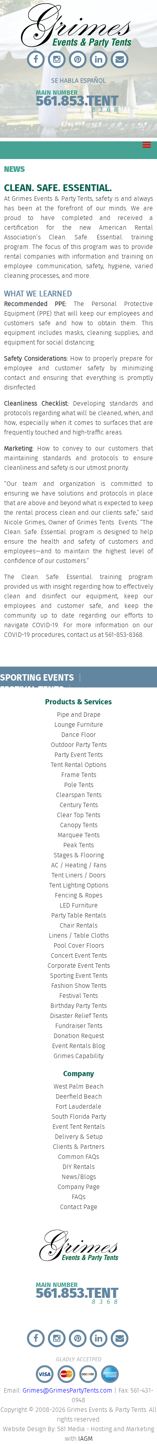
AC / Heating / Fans (78, 866)
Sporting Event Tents (78, 976)
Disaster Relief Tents (78, 1016)
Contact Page (78, 1207)
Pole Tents (78, 785)
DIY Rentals (78, 1167)
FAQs (78, 1197)
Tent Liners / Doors (78, 876)
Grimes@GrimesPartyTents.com (67, 1391)
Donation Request (79, 1036)
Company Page (79, 1187)
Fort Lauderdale (78, 1107)
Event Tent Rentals (78, 1127)
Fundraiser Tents (78, 1026)
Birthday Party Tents (78, 1006)
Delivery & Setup (79, 1137)
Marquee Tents (78, 835)
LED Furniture (79, 906)
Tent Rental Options (78, 765)
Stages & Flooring (79, 855)
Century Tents (79, 805)
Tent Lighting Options (78, 886)
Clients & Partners (78, 1147)
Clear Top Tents (78, 815)
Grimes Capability (78, 1056)
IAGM (85, 1439)
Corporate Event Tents (79, 966)
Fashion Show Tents (78, 986)
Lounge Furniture (78, 725)
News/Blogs (79, 1177)
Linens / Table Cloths (79, 936)
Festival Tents (78, 996)
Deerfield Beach (79, 1097)
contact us (81, 635)
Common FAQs (78, 1157)
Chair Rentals (78, 926)
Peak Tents (78, 845)
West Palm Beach (78, 1087)
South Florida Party (79, 1117)
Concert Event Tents (79, 956)
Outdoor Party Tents (79, 745)
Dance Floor (78, 735)
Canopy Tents (78, 825)
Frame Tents (78, 775)
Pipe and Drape (79, 715)
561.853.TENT (77, 99)
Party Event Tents (78, 755)
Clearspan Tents (78, 795)
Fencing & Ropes (78, 896)
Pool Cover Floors (79, 946)
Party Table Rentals (78, 916)
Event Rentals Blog (78, 1046)
